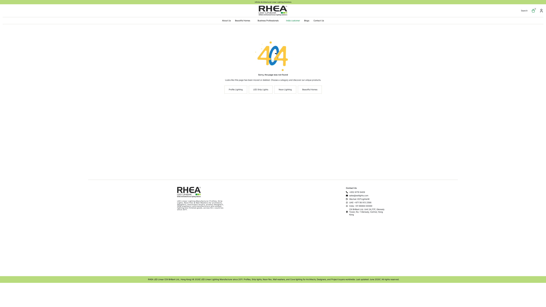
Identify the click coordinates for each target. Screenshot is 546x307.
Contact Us (319, 20)
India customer (293, 20)
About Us (226, 20)
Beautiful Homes (242, 20)
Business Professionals (268, 20)
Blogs (306, 20)
